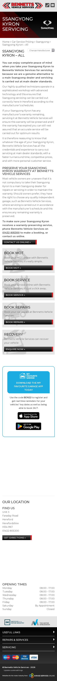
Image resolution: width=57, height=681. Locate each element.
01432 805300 (11, 232)
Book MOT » (13, 267)
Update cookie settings (13, 670)
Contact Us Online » (17, 242)
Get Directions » (15, 537)
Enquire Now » (15, 349)
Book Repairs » (15, 322)
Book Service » (15, 295)
